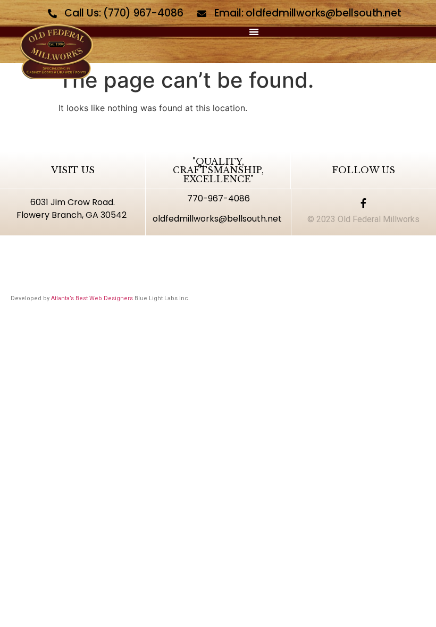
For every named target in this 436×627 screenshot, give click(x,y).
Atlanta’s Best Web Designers (92, 298)
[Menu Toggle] (254, 32)
